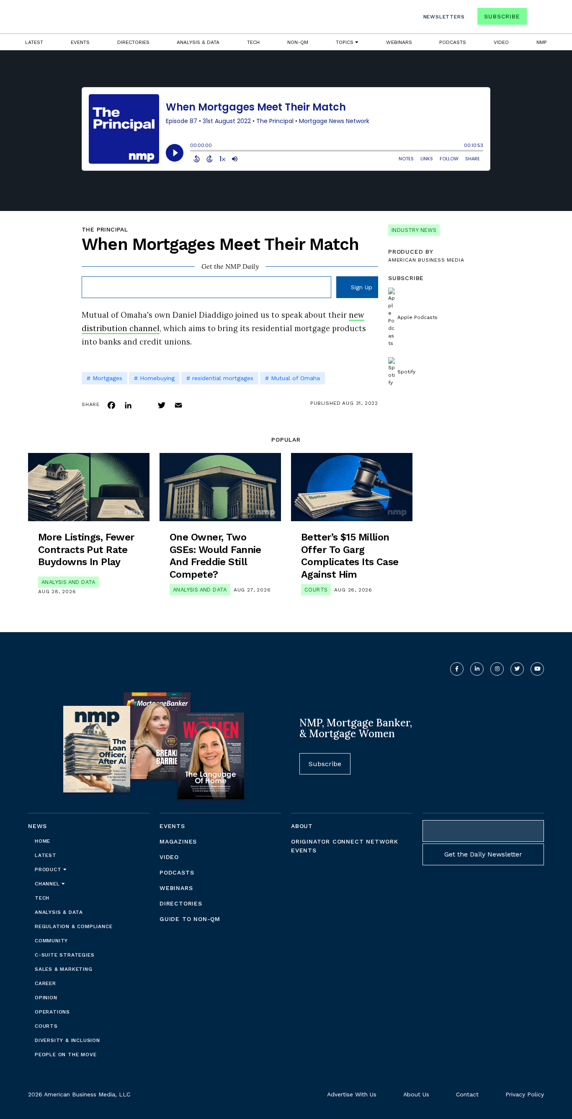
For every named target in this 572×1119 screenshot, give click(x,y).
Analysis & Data (198, 42)
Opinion (46, 998)
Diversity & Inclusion (67, 1040)
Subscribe (502, 16)
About (302, 826)
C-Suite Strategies (64, 955)
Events (80, 42)
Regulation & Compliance (73, 926)
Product (49, 869)
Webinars (399, 42)
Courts (315, 590)
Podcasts (452, 42)
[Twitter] (162, 405)
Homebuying (157, 378)
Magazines (178, 841)
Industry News (414, 230)
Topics (345, 42)
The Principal (105, 229)
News (37, 826)
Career (45, 983)
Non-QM (297, 42)
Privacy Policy (524, 1094)
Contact (467, 1094)
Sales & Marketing (64, 969)
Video (501, 42)
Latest (34, 42)
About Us (416, 1094)
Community (51, 941)
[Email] (178, 405)
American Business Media (426, 260)
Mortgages (107, 378)
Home (42, 841)
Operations (52, 1012)
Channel (48, 884)
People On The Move (65, 1054)
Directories (133, 42)
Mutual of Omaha (295, 378)
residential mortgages (222, 378)
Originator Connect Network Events (344, 846)
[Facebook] (111, 405)
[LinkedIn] (128, 405)
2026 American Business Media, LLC (79, 1094)
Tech (253, 42)
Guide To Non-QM (190, 919)
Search (536, 18)
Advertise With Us (351, 1094)
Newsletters (444, 17)
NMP (541, 42)
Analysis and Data (68, 582)
